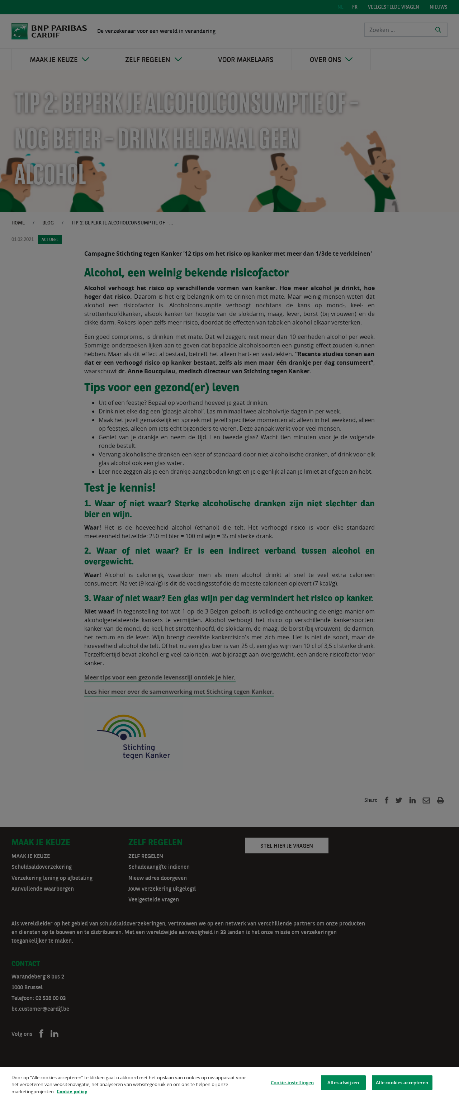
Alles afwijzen (343, 1082)
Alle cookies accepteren (402, 1082)
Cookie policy (72, 1091)
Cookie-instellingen (292, 1082)
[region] (229, 1083)
